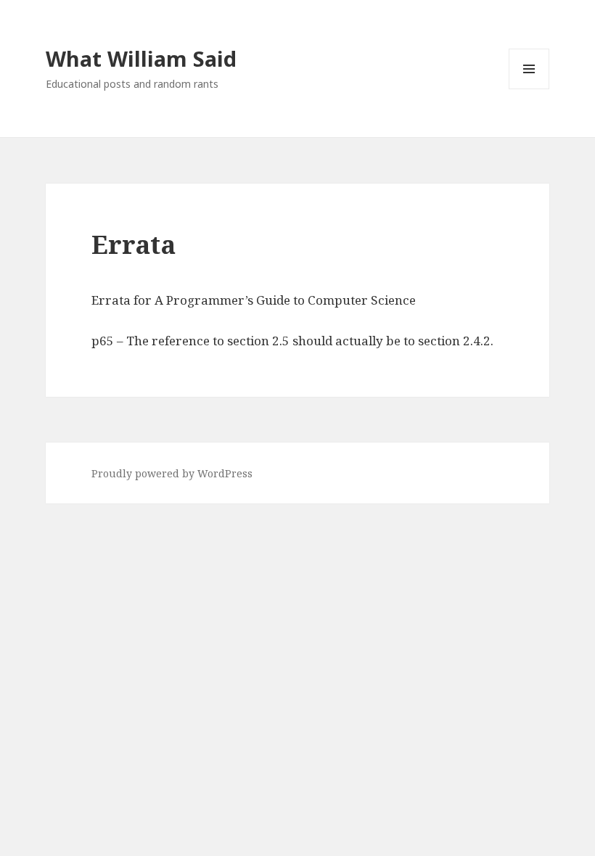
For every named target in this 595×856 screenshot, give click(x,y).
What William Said (141, 58)
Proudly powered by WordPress (172, 473)
